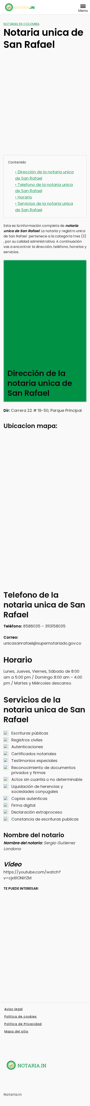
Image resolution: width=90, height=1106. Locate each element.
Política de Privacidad (23, 1024)
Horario (23, 197)
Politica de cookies (20, 1016)
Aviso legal (13, 1009)
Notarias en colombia (21, 24)
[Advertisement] (45, 104)
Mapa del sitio (16, 1031)
